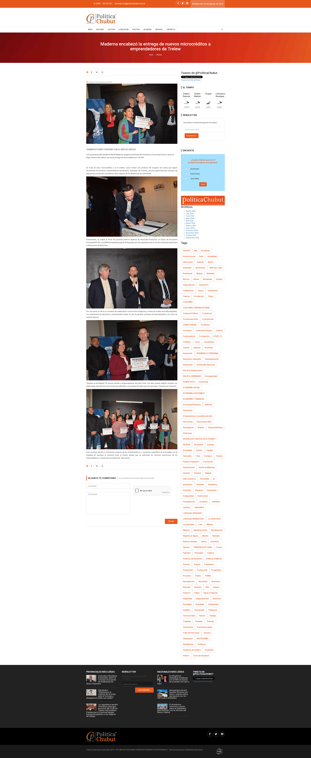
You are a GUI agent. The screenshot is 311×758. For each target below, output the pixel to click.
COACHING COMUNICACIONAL (196, 308)
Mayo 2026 (190, 218)
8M (195, 251)
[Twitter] (182, 3)
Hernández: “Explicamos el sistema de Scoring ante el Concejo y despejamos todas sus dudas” (101, 694)
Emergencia (188, 427)
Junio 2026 (190, 216)
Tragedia (187, 621)
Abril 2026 (190, 221)
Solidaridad (213, 604)
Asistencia (187, 273)
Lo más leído (188, 524)
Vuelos (186, 655)
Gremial (197, 473)
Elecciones (188, 422)
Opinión (186, 547)
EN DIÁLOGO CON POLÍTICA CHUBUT (199, 439)
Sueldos (186, 610)
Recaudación (189, 581)
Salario (216, 587)
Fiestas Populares (191, 462)
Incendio (200, 484)
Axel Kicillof (194, 169)
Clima (210, 296)
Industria (199, 490)
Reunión (198, 587)
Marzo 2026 (190, 223)
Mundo (205, 536)
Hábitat (208, 473)
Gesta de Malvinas (207, 467)
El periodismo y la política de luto (197, 416)
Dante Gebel (195, 174)
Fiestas (219, 456)
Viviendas (209, 650)
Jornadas (203, 501)
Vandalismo (188, 644)
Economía (203, 382)
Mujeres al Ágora (190, 536)
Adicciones (188, 262)
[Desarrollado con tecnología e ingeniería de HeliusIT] (219, 751)
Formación (208, 462)
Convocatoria (189, 336)
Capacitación (189, 285)
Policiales (199, 553)
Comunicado (208, 319)
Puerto (198, 576)
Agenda (200, 262)
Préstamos (209, 564)
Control (219, 330)
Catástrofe (203, 285)
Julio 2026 (190, 213)
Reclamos (216, 581)
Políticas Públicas (214, 559)
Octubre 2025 (191, 235)
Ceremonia (212, 290)
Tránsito (210, 621)
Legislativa (124, 29)
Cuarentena (209, 342)
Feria (198, 456)
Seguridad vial (202, 598)
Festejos (208, 456)
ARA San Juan (216, 268)
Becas (196, 279)
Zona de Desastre (201, 655)
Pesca (219, 547)
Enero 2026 (190, 228)
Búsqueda (207, 279)
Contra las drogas (204, 330)
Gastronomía (189, 467)
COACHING (188, 302)
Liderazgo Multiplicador (193, 519)
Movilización (217, 530)
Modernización (200, 530)
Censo (201, 290)
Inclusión (187, 490)
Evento (199, 450)
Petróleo (187, 553)
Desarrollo (187, 353)
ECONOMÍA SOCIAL (191, 387)
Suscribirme (191, 136)
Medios (210, 524)
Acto (201, 256)
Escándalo (187, 450)
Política (136, 29)
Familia (209, 450)
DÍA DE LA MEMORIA (192, 376)
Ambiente (187, 268)
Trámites (199, 621)
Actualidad (212, 256)
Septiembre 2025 (192, 238)
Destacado (188, 365)
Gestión (186, 473)
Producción (202, 570)
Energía (210, 444)
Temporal (212, 610)
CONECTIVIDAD (190, 325)
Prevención (188, 570)
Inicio (90, 29)
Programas (216, 570)
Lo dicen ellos (214, 519)
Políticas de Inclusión (192, 559)
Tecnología (199, 610)
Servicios (217, 598)
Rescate (186, 587)
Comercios (207, 313)
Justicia (111, 29)
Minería (186, 530)
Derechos (209, 347)
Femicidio (187, 456)
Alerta (210, 262)
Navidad (216, 536)
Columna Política (190, 313)
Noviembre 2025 (192, 233)
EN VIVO (186, 251)
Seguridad (187, 598)
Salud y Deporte (210, 593)
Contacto (170, 29)
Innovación (212, 490)
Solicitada (199, 604)
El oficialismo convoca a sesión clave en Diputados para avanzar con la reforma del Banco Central (171, 708)
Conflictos (205, 325)
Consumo (187, 330)
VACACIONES (202, 638)
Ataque (199, 273)
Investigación (189, 501)
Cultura (186, 347)
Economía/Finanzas (192, 405)
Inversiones (203, 496)
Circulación (199, 296)
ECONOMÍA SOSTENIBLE (194, 393)
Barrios (186, 279)
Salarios (186, 593)
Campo (219, 279)
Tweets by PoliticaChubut (191, 80)
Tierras (202, 616)
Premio (197, 564)
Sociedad (147, 29)
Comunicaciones (190, 319)
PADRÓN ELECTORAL (203, 547)
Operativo (214, 541)
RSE (207, 587)
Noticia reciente (190, 541)
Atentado (211, 273)
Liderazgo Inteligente (192, 513)
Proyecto (187, 576)
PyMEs (208, 576)
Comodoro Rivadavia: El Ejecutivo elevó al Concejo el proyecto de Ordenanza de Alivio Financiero (101, 680)
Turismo (207, 633)
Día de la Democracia (192, 370)
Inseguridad (188, 496)
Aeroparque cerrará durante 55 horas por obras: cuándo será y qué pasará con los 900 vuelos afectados (172, 694)
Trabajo (212, 616)
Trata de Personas (191, 633)
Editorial (208, 405)
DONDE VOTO (189, 382)
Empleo (201, 427)
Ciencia (186, 296)
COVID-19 (217, 336)
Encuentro (198, 444)
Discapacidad (211, 376)
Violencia (202, 644)
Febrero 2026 (191, 226)
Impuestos (187, 484)
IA (214, 479)
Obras (203, 541)
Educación (187, 410)
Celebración (188, 290)
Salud (196, 593)
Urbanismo (188, 638)
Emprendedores (215, 427)
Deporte (197, 347)
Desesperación (212, 359)
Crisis (197, 342)
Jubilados (216, 501)
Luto (201, 524)
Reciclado (203, 581)
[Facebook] (178, 3)
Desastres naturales (192, 359)
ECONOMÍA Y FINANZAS (193, 399)
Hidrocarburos (189, 479)
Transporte (188, 627)
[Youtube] (187, 3)
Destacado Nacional (206, 365)
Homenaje (204, 479)
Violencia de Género (192, 650)
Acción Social (189, 256)
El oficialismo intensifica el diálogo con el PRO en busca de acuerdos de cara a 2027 (173, 680)
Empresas (187, 433)
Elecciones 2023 (204, 422)
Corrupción (204, 336)
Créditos (187, 342)
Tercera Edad (189, 616)
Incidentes (212, 484)
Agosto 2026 (191, 211)
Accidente (205, 251)
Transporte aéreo (204, 627)
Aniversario (200, 268)
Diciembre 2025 (192, 230)
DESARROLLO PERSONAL (207, 353)
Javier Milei (194, 179)
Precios (186, 564)
